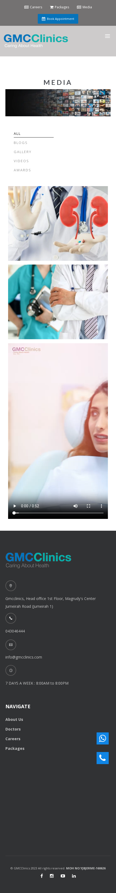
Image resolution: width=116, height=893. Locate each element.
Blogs (21, 142)
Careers (13, 738)
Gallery (23, 151)
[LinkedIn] (74, 876)
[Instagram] (52, 876)
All (17, 133)
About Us (14, 719)
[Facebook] (41, 876)
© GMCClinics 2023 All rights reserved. (58, 868)
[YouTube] (63, 876)
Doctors (13, 729)
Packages (15, 748)
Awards (22, 170)
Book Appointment (60, 19)
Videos (21, 160)
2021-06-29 (26, 208)
